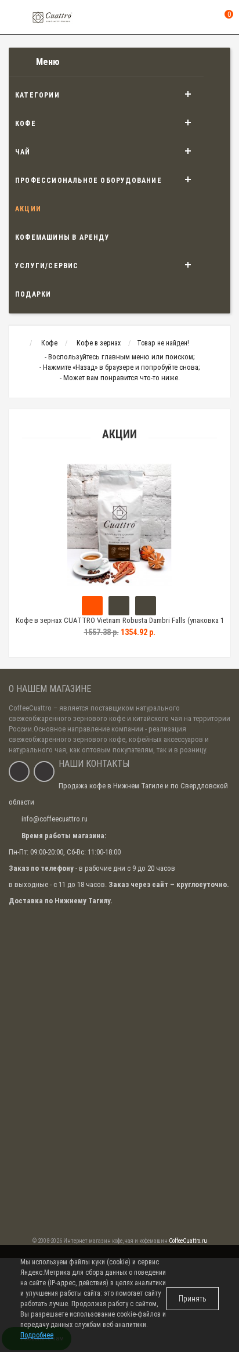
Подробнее (36, 1335)
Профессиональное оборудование (88, 180)
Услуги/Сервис (47, 266)
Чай (23, 152)
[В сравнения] (145, 605)
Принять (193, 1298)
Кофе (25, 124)
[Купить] (92, 605)
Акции (28, 209)
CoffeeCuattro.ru (188, 1241)
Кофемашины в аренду (62, 237)
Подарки (33, 294)
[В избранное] (118, 605)
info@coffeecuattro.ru (54, 818)
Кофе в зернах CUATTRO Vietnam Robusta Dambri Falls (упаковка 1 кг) (120, 625)
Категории (37, 95)
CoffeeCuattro (30, 708)
